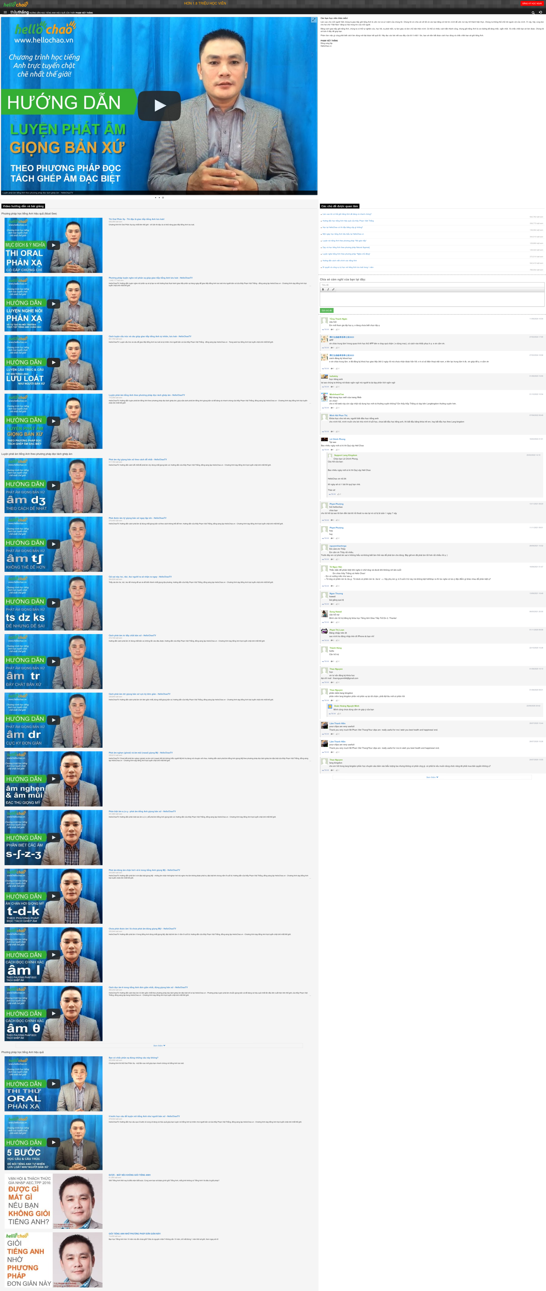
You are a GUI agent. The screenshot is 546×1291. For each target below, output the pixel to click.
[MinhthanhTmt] (324, 397)
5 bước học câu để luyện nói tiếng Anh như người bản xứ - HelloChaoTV (144, 1116)
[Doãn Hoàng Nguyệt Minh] (330, 706)
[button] (323, 290)
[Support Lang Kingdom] (330, 456)
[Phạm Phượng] (324, 505)
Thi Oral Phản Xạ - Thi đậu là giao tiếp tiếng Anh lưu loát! (137, 219)
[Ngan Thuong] (324, 595)
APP (331, 340)
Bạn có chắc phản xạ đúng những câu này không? (133, 1057)
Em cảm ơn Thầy (337, 548)
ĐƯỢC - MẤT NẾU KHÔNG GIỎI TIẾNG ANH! (130, 1175)
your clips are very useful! (342, 726)
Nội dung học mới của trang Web (345, 397)
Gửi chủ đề (327, 310)
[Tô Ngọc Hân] (324, 568)
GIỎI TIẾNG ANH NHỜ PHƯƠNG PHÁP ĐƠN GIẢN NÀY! (135, 1233)
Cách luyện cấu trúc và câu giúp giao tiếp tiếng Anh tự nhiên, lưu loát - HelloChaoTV (150, 336)
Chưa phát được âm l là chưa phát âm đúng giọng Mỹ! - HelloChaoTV (142, 928)
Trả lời (326, 329)
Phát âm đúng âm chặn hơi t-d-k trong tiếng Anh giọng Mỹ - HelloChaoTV (144, 870)
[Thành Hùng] (324, 649)
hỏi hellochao (336, 506)
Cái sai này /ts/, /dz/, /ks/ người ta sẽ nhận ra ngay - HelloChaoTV (140, 576)
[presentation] (323, 290)
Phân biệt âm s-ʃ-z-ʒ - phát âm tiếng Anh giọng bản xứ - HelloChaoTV (142, 811)
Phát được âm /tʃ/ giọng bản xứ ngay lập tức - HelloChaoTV (137, 518)
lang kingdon (335, 762)
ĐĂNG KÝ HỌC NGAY (532, 3)
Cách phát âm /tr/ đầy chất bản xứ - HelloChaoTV (132, 635)
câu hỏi (333, 321)
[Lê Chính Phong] (324, 439)
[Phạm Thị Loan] (324, 631)
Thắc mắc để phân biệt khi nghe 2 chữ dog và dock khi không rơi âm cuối (365, 569)
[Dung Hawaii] (324, 613)
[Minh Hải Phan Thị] (324, 417)
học (331, 671)
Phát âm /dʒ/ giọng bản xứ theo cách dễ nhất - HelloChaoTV (138, 459)
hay (331, 530)
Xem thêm (158, 1045)
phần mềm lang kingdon (341, 692)
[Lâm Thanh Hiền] (324, 725)
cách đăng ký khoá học (340, 358)
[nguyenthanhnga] (324, 547)
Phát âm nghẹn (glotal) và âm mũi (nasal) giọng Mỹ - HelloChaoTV (141, 752)
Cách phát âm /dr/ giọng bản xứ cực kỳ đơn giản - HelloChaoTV (139, 694)
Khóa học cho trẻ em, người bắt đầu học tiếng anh (354, 418)
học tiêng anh (336, 379)
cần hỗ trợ (334, 614)
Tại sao (332, 442)
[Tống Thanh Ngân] (324, 320)
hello (331, 650)
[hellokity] (324, 377)
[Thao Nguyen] (324, 670)
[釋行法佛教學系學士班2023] (324, 339)
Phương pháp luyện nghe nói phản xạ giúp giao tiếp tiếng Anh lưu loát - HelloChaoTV (151, 277)
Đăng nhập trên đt (338, 632)
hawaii (332, 596)
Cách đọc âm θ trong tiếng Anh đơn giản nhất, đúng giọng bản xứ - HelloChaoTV (148, 987)
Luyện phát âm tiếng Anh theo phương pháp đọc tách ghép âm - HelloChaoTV (147, 395)
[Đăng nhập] (540, 12)
